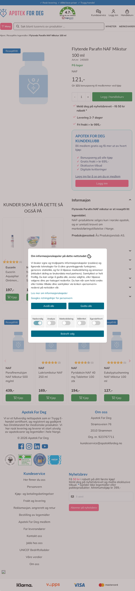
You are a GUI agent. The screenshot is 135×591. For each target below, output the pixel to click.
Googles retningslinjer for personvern (51, 298)
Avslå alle (48, 306)
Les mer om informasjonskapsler (49, 293)
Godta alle (86, 306)
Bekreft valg (67, 333)
